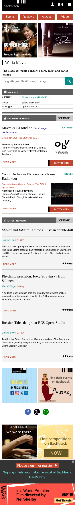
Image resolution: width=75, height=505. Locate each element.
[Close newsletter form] (73, 461)
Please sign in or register (35, 465)
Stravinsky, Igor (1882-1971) (36, 97)
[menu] (69, 4)
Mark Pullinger (9, 286)
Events (10, 16)
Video (65, 16)
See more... (64, 118)
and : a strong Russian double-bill (37, 230)
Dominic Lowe (9, 240)
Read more (9, 162)
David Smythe (9, 332)
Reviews (28, 16)
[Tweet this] (37, 412)
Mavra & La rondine (37, 130)
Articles (47, 16)
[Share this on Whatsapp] (46, 412)
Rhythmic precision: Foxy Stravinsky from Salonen (33, 278)
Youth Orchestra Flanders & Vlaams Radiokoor (37, 176)
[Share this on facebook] (28, 412)
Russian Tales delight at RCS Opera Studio (33, 323)
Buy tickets (61, 163)
